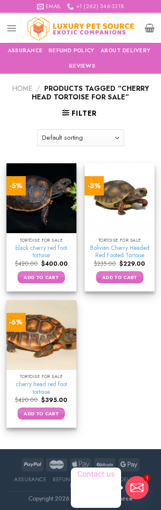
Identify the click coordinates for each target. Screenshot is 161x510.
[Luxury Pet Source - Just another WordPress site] (80, 28)
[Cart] (150, 27)
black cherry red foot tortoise (41, 251)
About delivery (125, 50)
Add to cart (41, 277)
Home (22, 88)
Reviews (82, 66)
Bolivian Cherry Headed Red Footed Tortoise (119, 251)
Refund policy (71, 50)
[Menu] (11, 28)
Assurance (25, 50)
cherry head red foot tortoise (41, 388)
